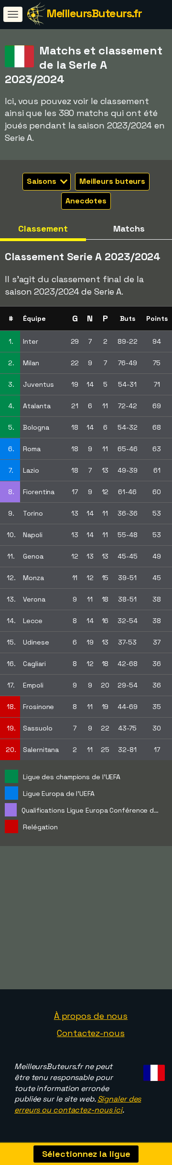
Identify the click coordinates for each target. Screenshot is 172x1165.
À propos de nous (91, 1015)
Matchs (128, 228)
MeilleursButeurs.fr (94, 13)
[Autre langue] (152, 1070)
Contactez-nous (91, 1032)
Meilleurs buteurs (112, 181)
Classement (42, 228)
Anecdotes (86, 201)
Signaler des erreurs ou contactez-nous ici (77, 1104)
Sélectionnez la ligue (86, 1153)
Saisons (42, 181)
